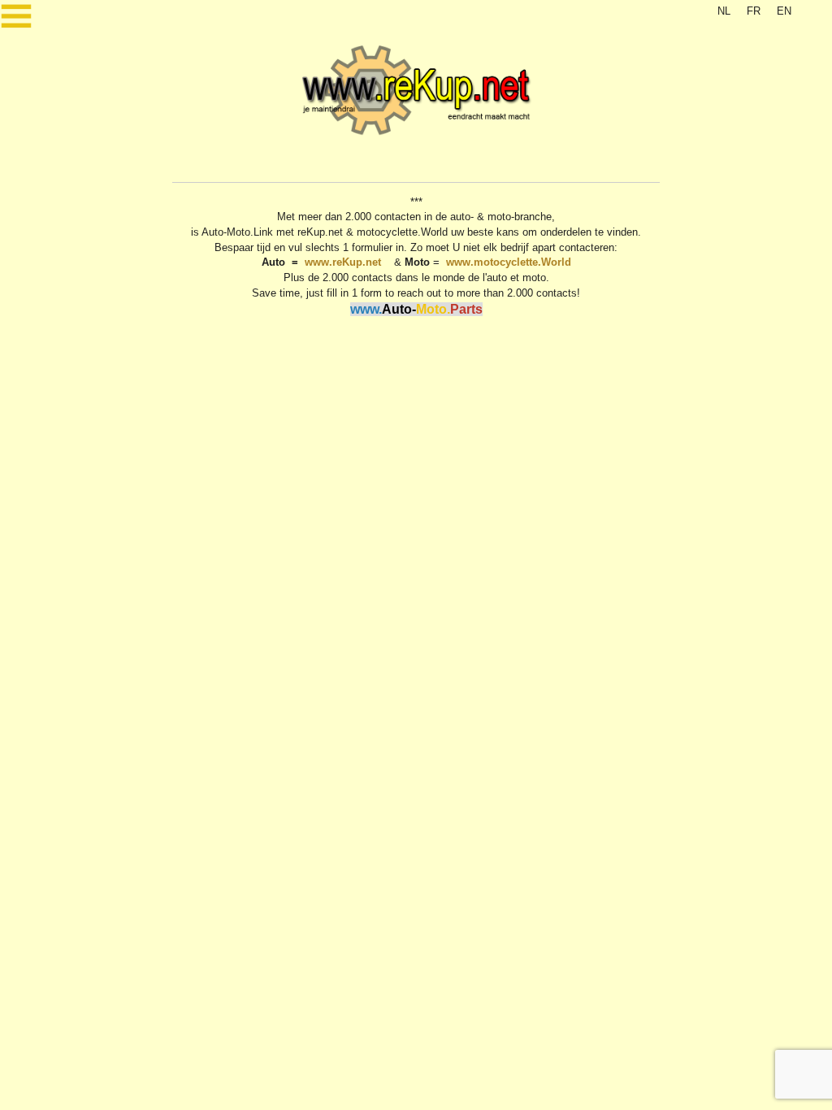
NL (723, 11)
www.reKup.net (343, 262)
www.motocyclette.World (508, 262)
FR (753, 11)
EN (784, 11)
